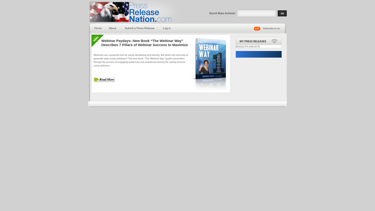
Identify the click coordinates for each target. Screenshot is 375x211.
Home (98, 28)
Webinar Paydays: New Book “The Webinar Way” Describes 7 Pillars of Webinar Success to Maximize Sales (144, 45)
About (112, 28)
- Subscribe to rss (271, 28)
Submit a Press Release (139, 28)
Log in (167, 28)
